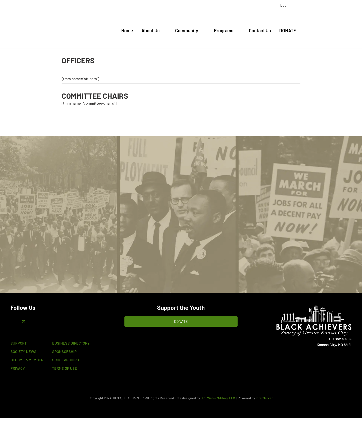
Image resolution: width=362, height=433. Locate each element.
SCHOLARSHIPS (65, 360)
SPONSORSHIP (64, 351)
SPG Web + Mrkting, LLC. (218, 398)
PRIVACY (17, 368)
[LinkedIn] (46, 322)
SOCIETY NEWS (23, 351)
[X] (23, 322)
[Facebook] (12, 322)
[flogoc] (300, 320)
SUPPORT (18, 343)
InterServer (264, 398)
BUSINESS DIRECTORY (71, 343)
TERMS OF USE (64, 368)
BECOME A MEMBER (26, 360)
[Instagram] (35, 322)
